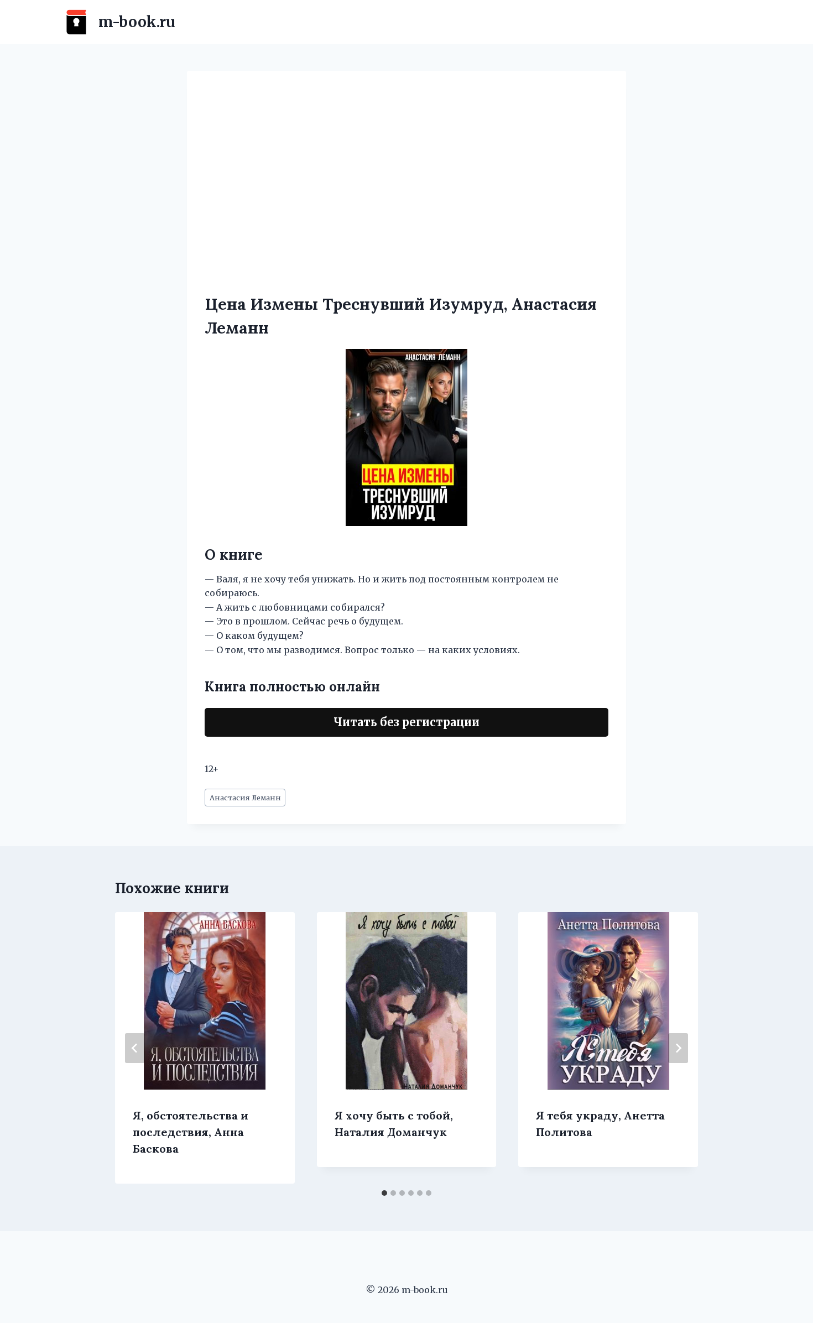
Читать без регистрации (406, 722)
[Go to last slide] (135, 1048)
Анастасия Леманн (245, 797)
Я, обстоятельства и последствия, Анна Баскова (190, 1131)
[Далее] (678, 1048)
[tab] (384, 1193)
